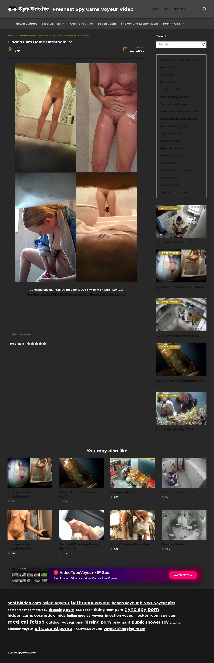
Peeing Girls (172, 23)
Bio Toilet (166, 74)
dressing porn (61, 610)
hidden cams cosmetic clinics (36, 615)
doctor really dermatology (27, 610)
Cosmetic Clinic (81, 23)
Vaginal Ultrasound (173, 192)
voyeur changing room (124, 629)
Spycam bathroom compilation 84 (22, 494)
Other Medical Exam (173, 148)
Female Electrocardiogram (178, 111)
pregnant (121, 622)
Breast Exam (168, 82)
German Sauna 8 (175, 544)
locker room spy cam (156, 615)
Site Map (179, 9)
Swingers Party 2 (123, 492)
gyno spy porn (142, 609)
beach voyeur (125, 602)
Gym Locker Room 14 (178, 492)
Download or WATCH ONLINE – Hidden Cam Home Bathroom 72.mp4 (76, 294)
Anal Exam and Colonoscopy (179, 60)
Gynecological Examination (178, 118)
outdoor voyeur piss (64, 622)
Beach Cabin (107, 23)
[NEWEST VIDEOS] (181, 235)
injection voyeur (120, 615)
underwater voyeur (88, 629)
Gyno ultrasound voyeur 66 (177, 336)
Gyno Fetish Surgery (174, 126)
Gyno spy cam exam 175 (174, 242)
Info (166, 9)
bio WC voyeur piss (157, 603)
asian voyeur (56, 602)
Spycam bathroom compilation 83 (22, 546)
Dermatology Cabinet (175, 96)
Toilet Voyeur (169, 177)
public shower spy (150, 622)
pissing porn (97, 622)
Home (154, 9)
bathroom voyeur (21, 334)
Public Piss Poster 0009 (174, 429)
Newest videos (26, 23)
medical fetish (26, 622)
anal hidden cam (24, 602)
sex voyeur (175, 623)
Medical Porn (51, 23)
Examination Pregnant (175, 104)
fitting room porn (108, 610)
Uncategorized (170, 185)
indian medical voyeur (85, 616)
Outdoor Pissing (171, 155)
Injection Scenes (171, 133)
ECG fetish (84, 610)
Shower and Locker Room (139, 23)
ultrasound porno (53, 628)
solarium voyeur (20, 629)
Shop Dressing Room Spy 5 (131, 544)
